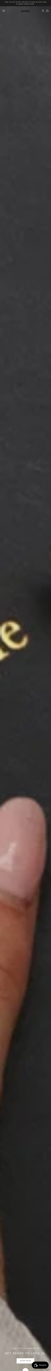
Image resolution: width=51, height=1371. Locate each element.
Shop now (25, 1361)
